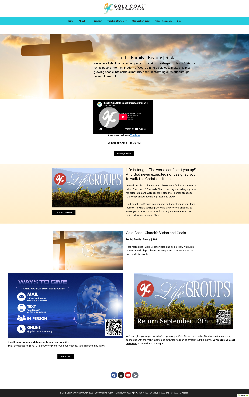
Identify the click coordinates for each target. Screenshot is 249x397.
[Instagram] (121, 375)
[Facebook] (114, 375)
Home (70, 21)
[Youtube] (128, 375)
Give (179, 21)
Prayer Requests (163, 21)
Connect (98, 21)
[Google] (135, 375)
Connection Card (141, 21)
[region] (124, 66)
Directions (184, 393)
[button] (88, 250)
